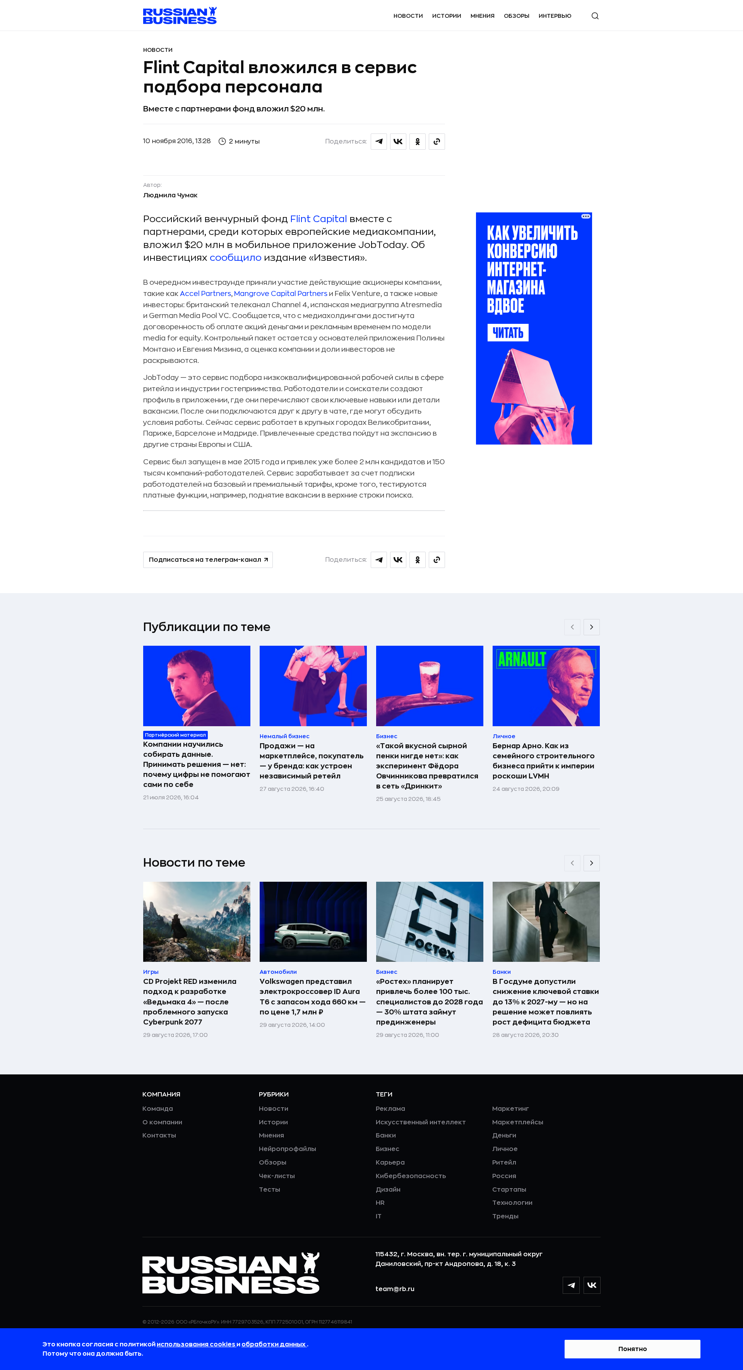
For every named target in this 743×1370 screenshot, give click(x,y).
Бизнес (387, 1149)
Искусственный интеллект (421, 1122)
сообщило (236, 257)
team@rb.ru (394, 1289)
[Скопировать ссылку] (437, 141)
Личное (505, 1149)
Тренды (505, 1216)
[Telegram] (571, 1285)
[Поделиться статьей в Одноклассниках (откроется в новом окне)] (417, 141)
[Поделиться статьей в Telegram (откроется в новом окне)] (379, 141)
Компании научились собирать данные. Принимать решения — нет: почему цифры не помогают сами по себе (196, 764)
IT (379, 1216)
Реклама (390, 1109)
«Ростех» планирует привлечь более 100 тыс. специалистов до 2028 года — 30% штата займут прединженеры (429, 1001)
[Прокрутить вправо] (592, 627)
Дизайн (388, 1190)
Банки (386, 1135)
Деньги (504, 1135)
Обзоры (516, 16)
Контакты (159, 1135)
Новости (408, 16)
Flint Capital (318, 219)
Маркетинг (510, 1109)
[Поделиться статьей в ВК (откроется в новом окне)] (398, 141)
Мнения (483, 16)
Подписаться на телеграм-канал (205, 560)
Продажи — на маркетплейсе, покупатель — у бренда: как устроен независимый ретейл (312, 761)
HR (380, 1203)
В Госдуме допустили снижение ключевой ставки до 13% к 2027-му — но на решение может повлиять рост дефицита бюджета (546, 1001)
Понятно (632, 1349)
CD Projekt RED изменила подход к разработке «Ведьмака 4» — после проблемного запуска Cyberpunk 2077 (189, 1001)
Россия (504, 1176)
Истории (446, 16)
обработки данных (274, 1344)
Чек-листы (277, 1176)
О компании (162, 1122)
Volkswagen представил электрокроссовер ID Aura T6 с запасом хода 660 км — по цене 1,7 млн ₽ (313, 996)
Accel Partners (205, 293)
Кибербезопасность (411, 1176)
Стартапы (509, 1190)
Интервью (555, 16)
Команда (157, 1109)
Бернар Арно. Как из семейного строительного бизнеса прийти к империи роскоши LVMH (544, 761)
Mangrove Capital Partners (280, 293)
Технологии (512, 1203)
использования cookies (196, 1344)
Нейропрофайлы (287, 1149)
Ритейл (504, 1163)
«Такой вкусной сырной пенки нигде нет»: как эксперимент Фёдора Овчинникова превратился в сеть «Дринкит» (427, 766)
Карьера (390, 1163)
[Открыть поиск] (595, 16)
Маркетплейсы (517, 1122)
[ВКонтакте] (592, 1285)
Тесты (269, 1190)
